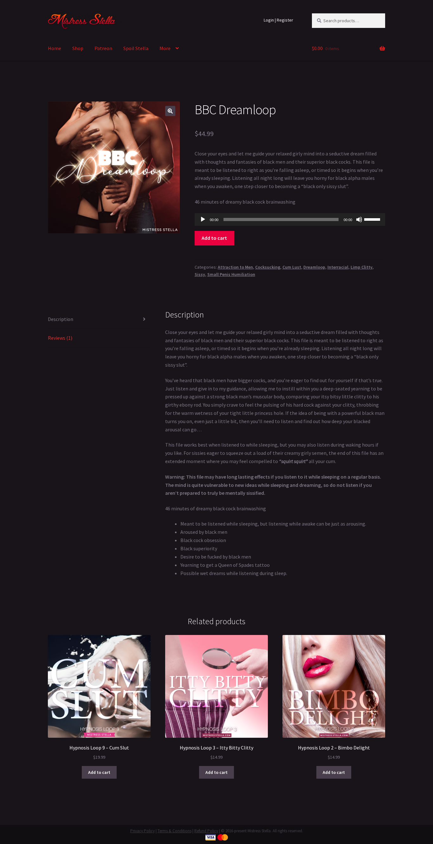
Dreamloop (314, 267)
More (165, 48)
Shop (77, 48)
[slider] (373, 219)
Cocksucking (267, 267)
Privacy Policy (142, 831)
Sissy (200, 274)
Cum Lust (291, 267)
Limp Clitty (361, 267)
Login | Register (278, 20)
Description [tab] (60, 319)
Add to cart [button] (99, 772)
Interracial (337, 267)
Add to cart (214, 238)
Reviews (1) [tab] (60, 338)
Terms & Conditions (174, 831)
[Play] (203, 219)
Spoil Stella (135, 48)
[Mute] (359, 219)
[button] (170, 111)
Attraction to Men (235, 267)
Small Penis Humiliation (231, 274)
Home (54, 48)
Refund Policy (206, 831)
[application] (290, 219)
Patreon (103, 48)
